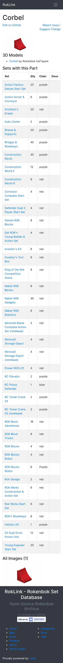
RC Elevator (12, 376)
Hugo (32, 658)
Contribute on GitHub (31, 614)
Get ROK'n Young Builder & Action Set (15, 236)
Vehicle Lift (12, 524)
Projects (14, 640)
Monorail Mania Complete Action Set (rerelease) (15, 327)
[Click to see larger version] (24, 574)
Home (13, 628)
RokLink (9, 5)
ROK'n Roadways (15, 516)
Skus (44, 632)
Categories (48, 628)
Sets (12, 632)
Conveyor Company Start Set (14, 195)
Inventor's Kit (13, 249)
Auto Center (12, 121)
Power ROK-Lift (14, 368)
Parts (12, 636)
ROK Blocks (12, 446)
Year (44, 636)
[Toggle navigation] (55, 4)
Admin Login (17, 649)
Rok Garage (12, 479)
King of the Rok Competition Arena (15, 273)
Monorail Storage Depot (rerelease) (14, 355)
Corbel (13, 61)
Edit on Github (12, 25)
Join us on (23, 619)
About (13, 644)
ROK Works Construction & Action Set (14, 491)
